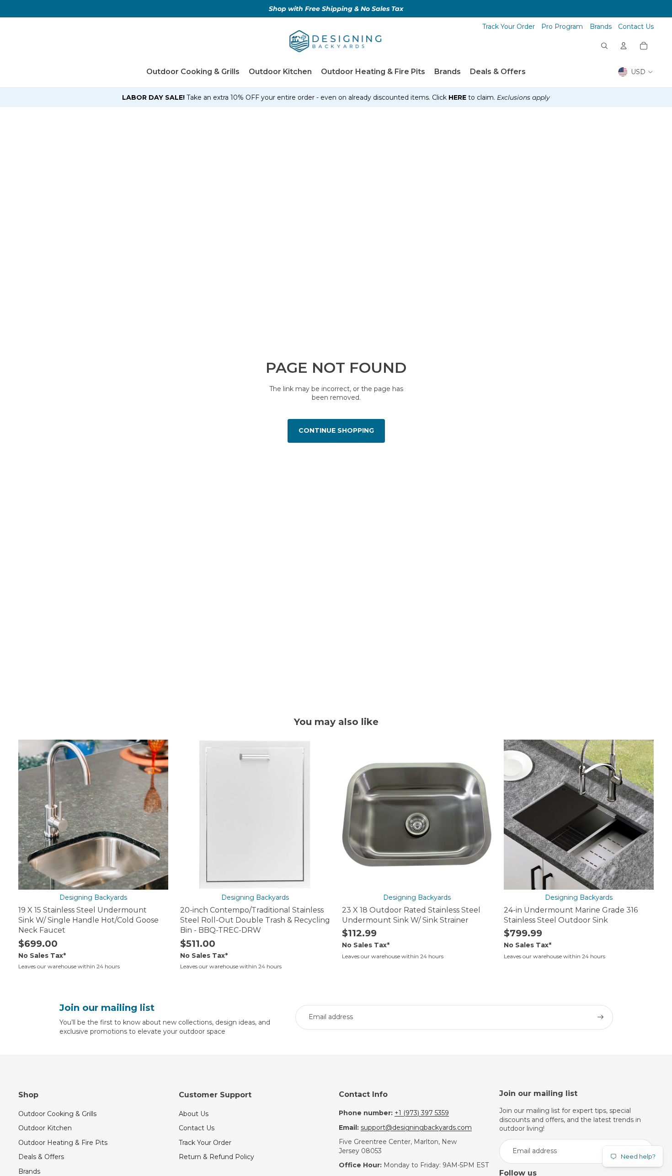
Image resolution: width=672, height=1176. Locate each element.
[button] (336, 97)
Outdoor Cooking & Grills (57, 1114)
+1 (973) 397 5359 (422, 1113)
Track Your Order (508, 26)
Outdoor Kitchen (45, 1128)
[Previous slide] (32, 815)
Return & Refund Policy (216, 1157)
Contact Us (636, 26)
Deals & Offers (41, 1157)
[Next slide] (154, 815)
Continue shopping (336, 430)
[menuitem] (193, 72)
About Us (193, 1114)
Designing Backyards (93, 897)
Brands (601, 26)
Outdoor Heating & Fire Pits (62, 1142)
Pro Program (562, 26)
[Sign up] (600, 1017)
